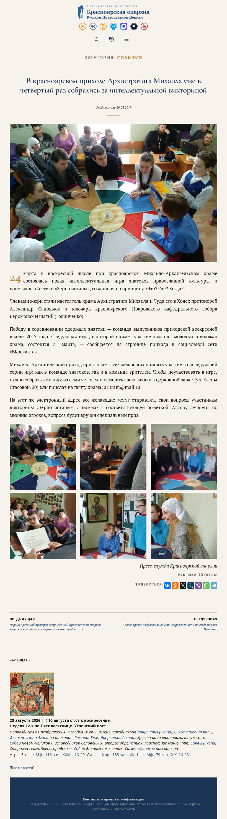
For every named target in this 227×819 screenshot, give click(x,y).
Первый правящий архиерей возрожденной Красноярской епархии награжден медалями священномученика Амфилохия (55, 624)
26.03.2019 (124, 107)
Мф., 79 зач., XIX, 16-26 (167, 754)
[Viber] (198, 585)
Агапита (46, 737)
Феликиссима (21, 737)
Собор (15, 743)
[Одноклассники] (175, 585)
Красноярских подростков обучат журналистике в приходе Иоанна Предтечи (170, 624)
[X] (183, 585)
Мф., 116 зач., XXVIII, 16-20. (61, 754)
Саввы (196, 743)
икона (165, 732)
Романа (81, 737)
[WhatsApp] (206, 585)
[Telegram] (214, 585)
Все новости (22, 767)
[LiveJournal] (190, 585)
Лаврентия (147, 732)
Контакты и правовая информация (113, 799)
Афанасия (146, 748)
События (130, 58)
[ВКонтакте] (167, 585)
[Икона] (32, 714)
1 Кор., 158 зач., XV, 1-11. (122, 754)
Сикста (181, 732)
